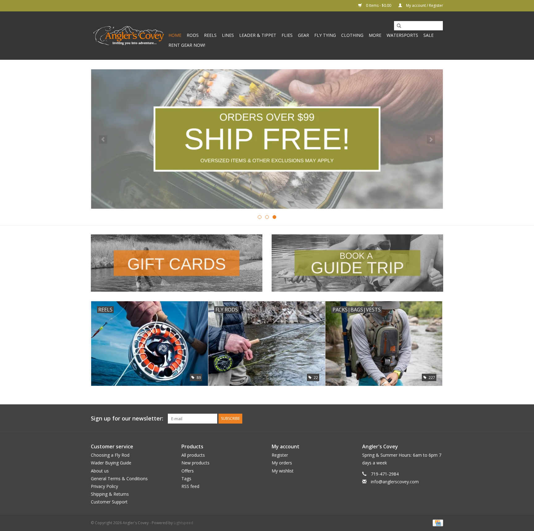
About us (100, 471)
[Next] (431, 139)
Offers (187, 471)
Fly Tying (325, 35)
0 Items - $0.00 (378, 5)
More (375, 35)
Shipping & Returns (110, 494)
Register (280, 455)
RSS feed (190, 486)
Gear (303, 35)
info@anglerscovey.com (395, 482)
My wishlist (283, 471)
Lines (228, 35)
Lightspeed (183, 522)
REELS (210, 35)
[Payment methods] (436, 522)
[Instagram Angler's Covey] (438, 419)
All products (193, 455)
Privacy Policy (104, 486)
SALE (428, 35)
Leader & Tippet (257, 35)
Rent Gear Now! (186, 45)
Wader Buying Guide (111, 463)
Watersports (402, 35)
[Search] (397, 26)
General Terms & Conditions (119, 478)
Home (174, 35)
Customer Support (109, 502)
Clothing (352, 35)
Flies (287, 35)
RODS (193, 35)
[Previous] (103, 139)
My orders (282, 463)
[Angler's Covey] (129, 35)
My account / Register (424, 5)
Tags (186, 478)
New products (195, 463)
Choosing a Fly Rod (110, 455)
